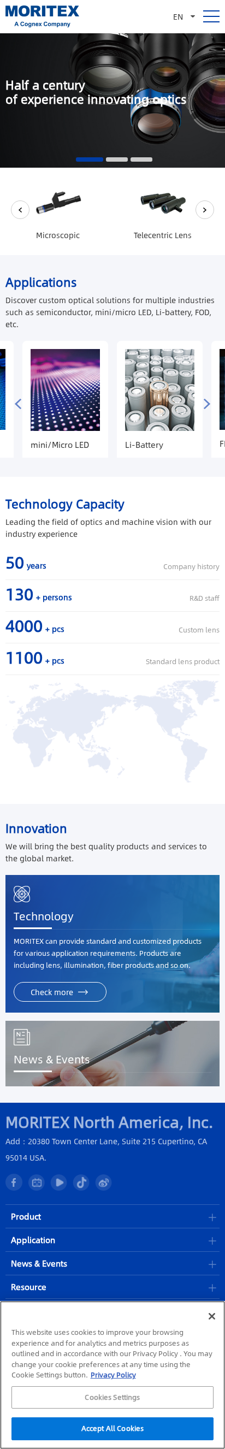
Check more (52, 992)
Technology (44, 916)
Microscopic (58, 235)
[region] (112, 1375)
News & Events (52, 1059)
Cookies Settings (112, 1397)
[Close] (212, 1316)
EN (178, 16)
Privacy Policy (113, 1374)
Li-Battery (144, 444)
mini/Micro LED (60, 444)
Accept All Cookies (112, 1428)
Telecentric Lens (163, 235)
